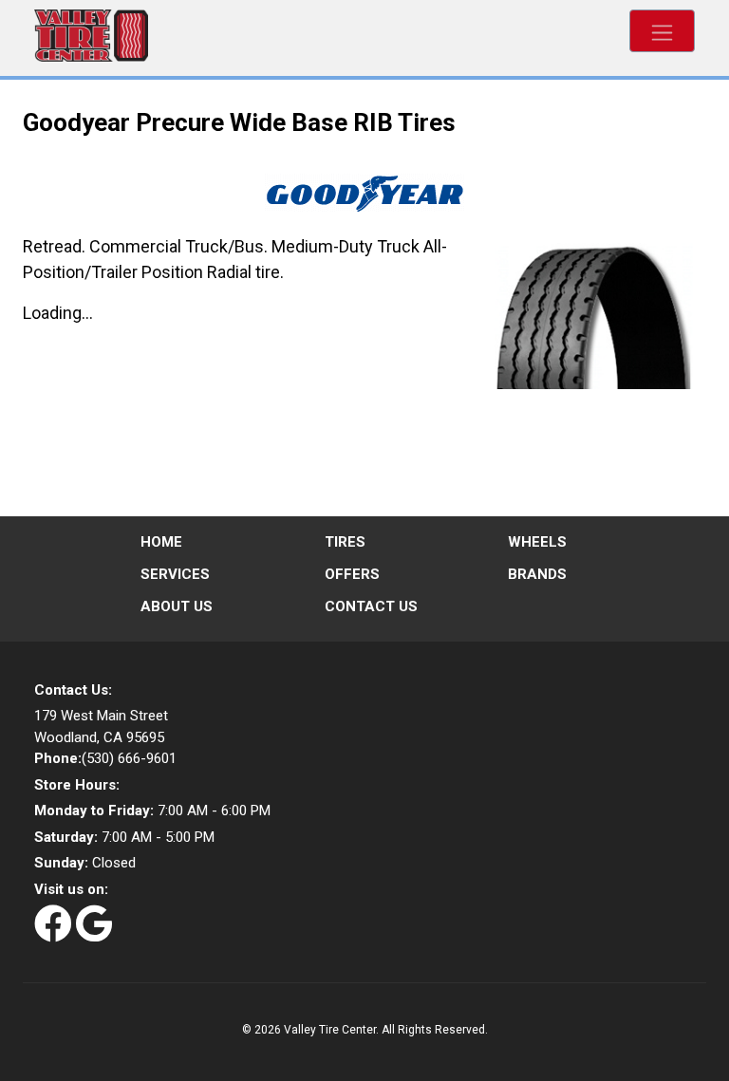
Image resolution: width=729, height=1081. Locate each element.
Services (175, 574)
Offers (352, 574)
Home (161, 541)
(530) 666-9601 (105, 758)
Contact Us (371, 606)
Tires (345, 541)
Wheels (537, 541)
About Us (176, 606)
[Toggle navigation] (662, 30)
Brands (537, 574)
